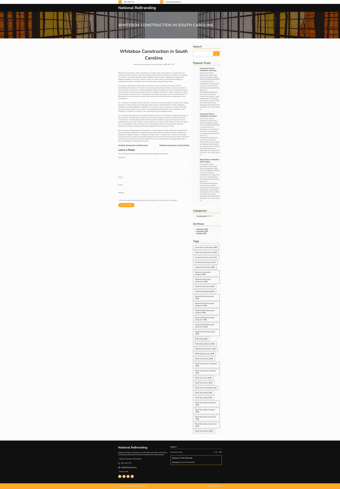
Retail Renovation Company (205, 411)
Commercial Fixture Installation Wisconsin (208, 115)
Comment (122, 157)
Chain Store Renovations (206, 252)
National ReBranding (137, 7)
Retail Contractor (203, 378)
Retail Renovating (203, 398)
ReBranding (201, 339)
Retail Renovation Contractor (205, 418)
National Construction (205, 267)
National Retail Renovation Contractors (204, 326)
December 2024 (202, 229)
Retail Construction (204, 359)
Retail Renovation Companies (205, 404)
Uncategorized (202, 216)
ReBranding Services (204, 354)
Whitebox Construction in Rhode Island (133, 145)
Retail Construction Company (205, 372)
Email (120, 185)
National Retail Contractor (204, 297)
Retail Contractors (203, 383)
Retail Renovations (204, 431)
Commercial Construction (206, 257)
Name (121, 177)
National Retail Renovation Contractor (204, 319)
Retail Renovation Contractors (206, 425)
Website (121, 193)
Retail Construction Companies (206, 365)
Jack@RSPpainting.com (129, 467)
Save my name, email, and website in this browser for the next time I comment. (148, 200)
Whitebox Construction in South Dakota (174, 145)
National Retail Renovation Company (204, 312)
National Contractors (204, 286)
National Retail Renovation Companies (204, 304)
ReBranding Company (205, 344)
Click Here (175, 462)
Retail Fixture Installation (206, 388)
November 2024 (202, 231)
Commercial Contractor (205, 262)
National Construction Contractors (203, 280)
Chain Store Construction (206, 247)
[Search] (216, 53)
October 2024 (201, 233)
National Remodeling (204, 291)
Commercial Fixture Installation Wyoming (208, 69)
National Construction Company (203, 273)
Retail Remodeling (203, 393)
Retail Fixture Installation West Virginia (209, 160)
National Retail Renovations (205, 333)
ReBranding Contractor (205, 349)
